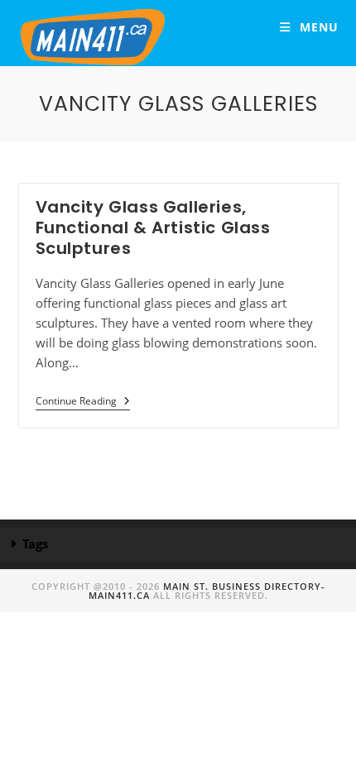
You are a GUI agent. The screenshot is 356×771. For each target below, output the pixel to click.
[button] (178, 544)
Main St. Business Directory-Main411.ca (207, 590)
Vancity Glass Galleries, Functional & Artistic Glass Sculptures (153, 227)
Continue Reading (83, 401)
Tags (35, 543)
